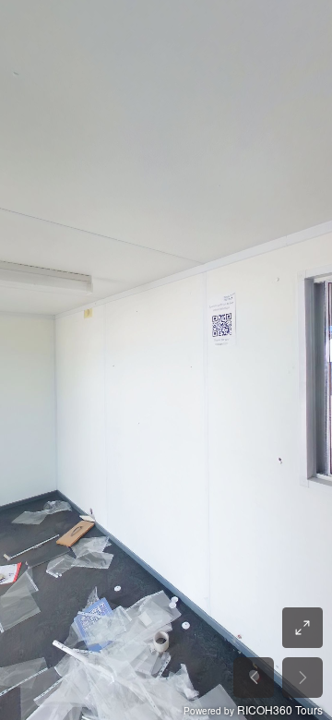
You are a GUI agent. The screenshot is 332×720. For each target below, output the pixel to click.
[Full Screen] (302, 627)
